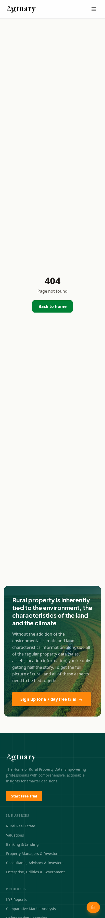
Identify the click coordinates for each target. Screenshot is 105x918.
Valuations (15, 835)
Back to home (52, 306)
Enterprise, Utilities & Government (35, 871)
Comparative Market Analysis (31, 908)
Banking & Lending (22, 844)
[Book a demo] (93, 907)
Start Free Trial (24, 796)
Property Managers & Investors (32, 853)
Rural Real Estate (20, 826)
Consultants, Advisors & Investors (34, 862)
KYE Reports (16, 899)
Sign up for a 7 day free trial (48, 699)
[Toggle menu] (94, 9)
